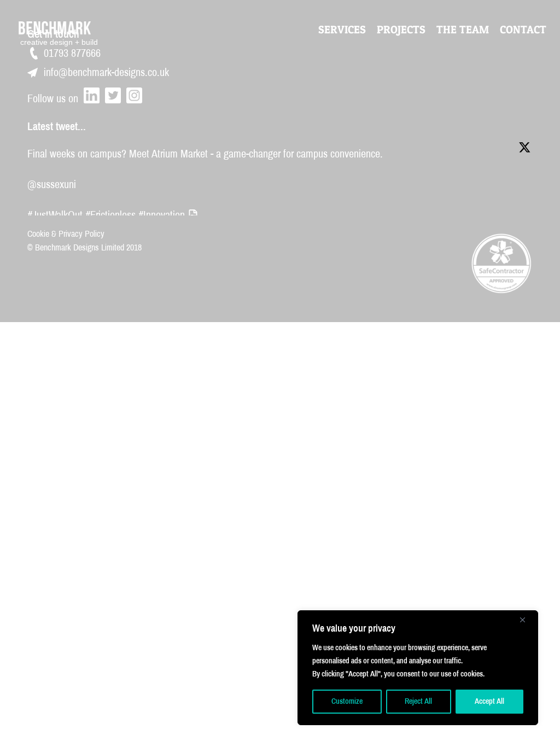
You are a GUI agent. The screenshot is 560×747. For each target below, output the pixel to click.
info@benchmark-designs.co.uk (106, 72)
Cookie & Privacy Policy (65, 233)
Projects (401, 29)
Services (342, 29)
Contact (523, 29)
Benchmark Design (62, 28)
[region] (418, 667)
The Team (462, 29)
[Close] (526, 619)
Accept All (489, 701)
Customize (347, 701)
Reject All (418, 701)
